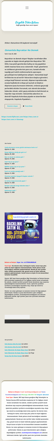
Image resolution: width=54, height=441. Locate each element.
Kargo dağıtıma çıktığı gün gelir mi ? (16, 152)
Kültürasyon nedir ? (10, 190)
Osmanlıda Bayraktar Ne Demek (21, 50)
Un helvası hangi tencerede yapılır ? (15, 181)
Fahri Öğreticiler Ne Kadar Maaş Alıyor (16, 350)
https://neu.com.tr (30, 117)
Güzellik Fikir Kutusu (27, 23)
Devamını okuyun (13, 106)
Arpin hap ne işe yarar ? (12, 162)
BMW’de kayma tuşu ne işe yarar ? (15, 166)
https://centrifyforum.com (12, 117)
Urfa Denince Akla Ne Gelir (13, 344)
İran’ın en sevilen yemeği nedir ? (14, 171)
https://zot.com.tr (9, 119)
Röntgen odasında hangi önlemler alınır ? (17, 186)
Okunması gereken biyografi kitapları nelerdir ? (19, 176)
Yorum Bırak (28, 106)
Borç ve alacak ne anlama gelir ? (14, 157)
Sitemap (19, 119)
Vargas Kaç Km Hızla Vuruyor (13, 356)
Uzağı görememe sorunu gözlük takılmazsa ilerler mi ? (21, 147)
